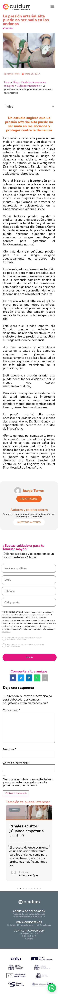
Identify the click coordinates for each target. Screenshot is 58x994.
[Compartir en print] (45, 677)
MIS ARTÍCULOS (29, 498)
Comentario (11, 710)
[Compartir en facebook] (13, 677)
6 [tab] (32, 889)
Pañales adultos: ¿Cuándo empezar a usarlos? (26, 830)
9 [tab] (41, 889)
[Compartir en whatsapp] (37, 677)
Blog (15, 82)
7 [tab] (35, 889)
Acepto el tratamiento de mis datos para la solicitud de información (24, 638)
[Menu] (52, 6)
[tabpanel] (29, 843)
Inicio (7, 82)
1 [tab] (18, 889)
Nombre (9, 749)
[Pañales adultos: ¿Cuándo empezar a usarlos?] (29, 812)
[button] (8, 846)
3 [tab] (24, 889)
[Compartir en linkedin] (29, 677)
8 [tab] (38, 889)
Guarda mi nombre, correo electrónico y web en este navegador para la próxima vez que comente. (28, 782)
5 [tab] (30, 889)
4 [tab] (27, 889)
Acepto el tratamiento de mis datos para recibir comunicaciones (25, 645)
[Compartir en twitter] (21, 677)
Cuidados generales (28, 85)
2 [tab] (21, 889)
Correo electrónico (16, 762)
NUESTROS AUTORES (29, 522)
